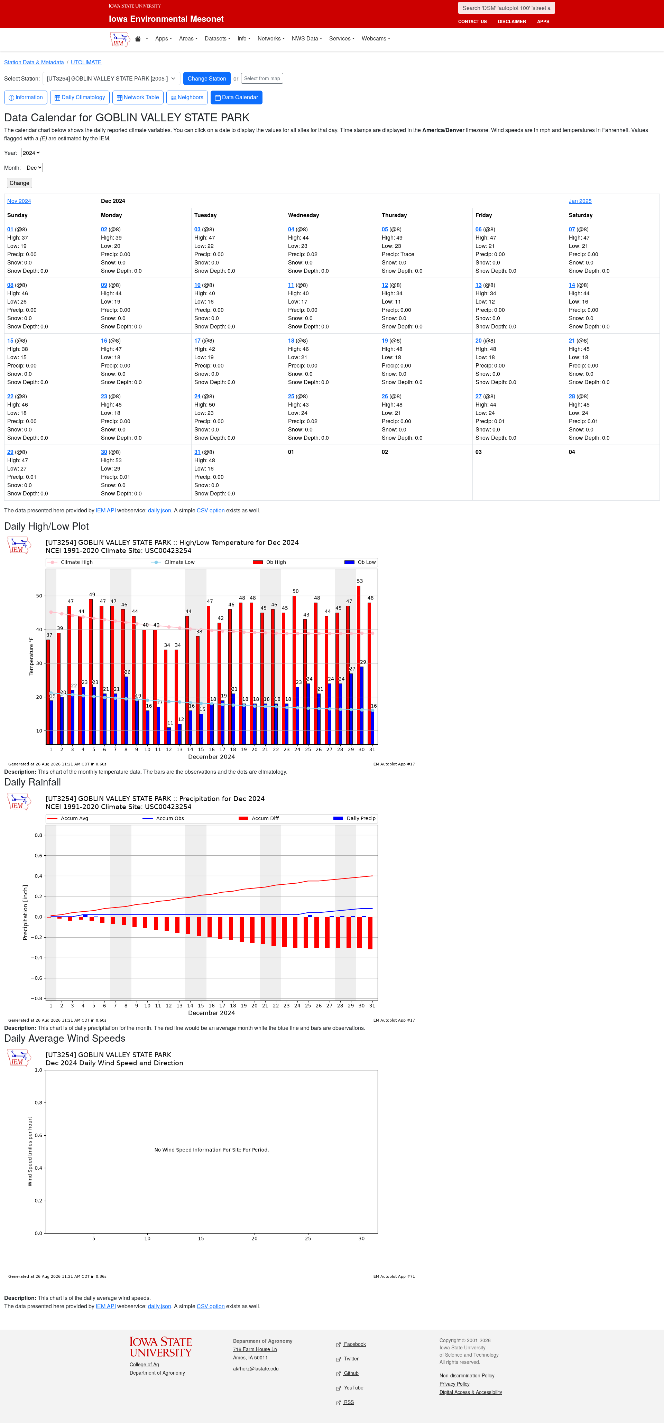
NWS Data (305, 38)
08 (10, 285)
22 (10, 396)
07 (572, 229)
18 (291, 340)
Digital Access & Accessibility (471, 1391)
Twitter (351, 1358)
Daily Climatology (83, 97)
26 (385, 396)
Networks (269, 38)
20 (479, 340)
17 (197, 340)
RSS (348, 1401)
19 (385, 340)
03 (197, 229)
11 (291, 285)
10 (197, 285)
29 (10, 452)
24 (197, 396)
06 (479, 229)
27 (479, 396)
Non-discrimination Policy (467, 1375)
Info (242, 38)
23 (104, 396)
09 (104, 285)
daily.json (159, 510)
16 (104, 340)
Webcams (374, 38)
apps (543, 21)
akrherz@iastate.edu (256, 1368)
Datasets (216, 38)
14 (572, 285)
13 (479, 285)
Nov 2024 (19, 201)
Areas (186, 38)
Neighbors (190, 97)
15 (10, 340)
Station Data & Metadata (34, 62)
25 (291, 396)
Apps (161, 38)
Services (340, 38)
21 (572, 340)
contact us (472, 21)
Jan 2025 (580, 201)
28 (572, 396)
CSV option (211, 510)
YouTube (353, 1387)
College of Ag (144, 1364)
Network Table (141, 97)
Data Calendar (240, 97)
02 (104, 229)
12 (385, 285)
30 (104, 452)
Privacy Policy (455, 1383)
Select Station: (22, 78)
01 (10, 229)
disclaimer (512, 21)
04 (291, 229)
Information (29, 97)
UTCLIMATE (86, 62)
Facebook (354, 1343)
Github (351, 1372)
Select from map (262, 78)
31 (197, 452)
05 (385, 229)
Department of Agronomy (157, 1372)
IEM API (106, 510)
